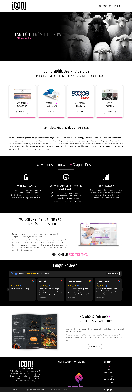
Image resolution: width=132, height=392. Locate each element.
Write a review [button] (113, 274)
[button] (121, 289)
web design (118, 140)
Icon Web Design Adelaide (62, 390)
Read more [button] (42, 298)
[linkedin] (111, 390)
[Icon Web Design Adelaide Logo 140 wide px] (19, 3)
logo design (82, 140)
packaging (92, 140)
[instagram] (108, 390)
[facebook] (104, 390)
